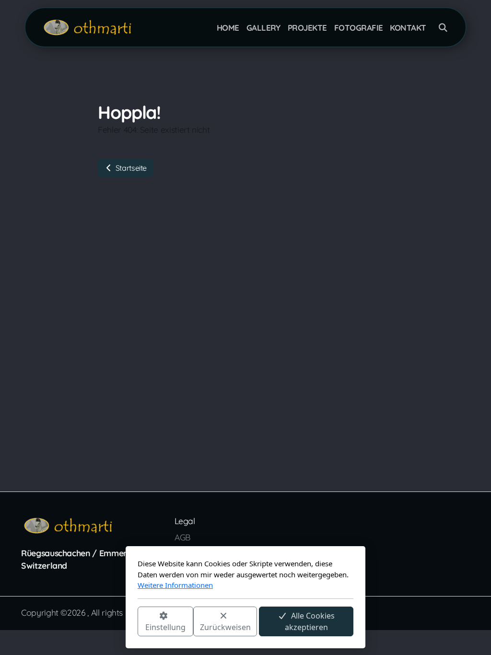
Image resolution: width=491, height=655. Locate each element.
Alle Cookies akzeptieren (310, 621)
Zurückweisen (225, 626)
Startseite (130, 168)
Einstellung (165, 626)
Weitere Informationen (175, 585)
